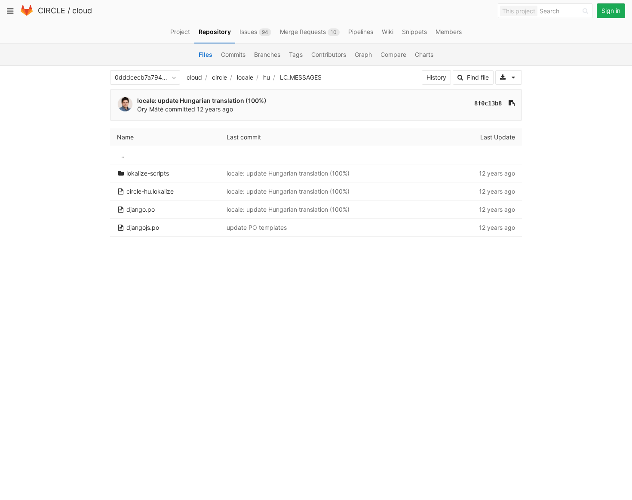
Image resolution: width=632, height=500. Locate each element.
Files (205, 54)
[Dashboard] (27, 14)
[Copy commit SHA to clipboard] (512, 103)
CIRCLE (51, 10)
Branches (267, 54)
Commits (233, 54)
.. (123, 155)
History (436, 77)
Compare (393, 54)
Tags (296, 54)
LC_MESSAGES (301, 77)
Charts (424, 54)
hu (266, 77)
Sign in (610, 10)
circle (219, 77)
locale (245, 77)
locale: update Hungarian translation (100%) (202, 100)
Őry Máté (150, 109)
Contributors (328, 54)
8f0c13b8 (488, 103)
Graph (363, 54)
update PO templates (257, 227)
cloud (82, 10)
